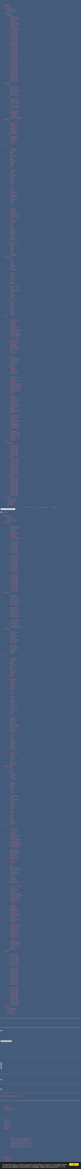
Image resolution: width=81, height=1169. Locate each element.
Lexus (12, 201)
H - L (8, 185)
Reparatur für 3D (15, 410)
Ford (11, 182)
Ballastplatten (14, 340)
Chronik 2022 (14, 39)
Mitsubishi (13, 220)
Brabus (12, 163)
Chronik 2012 (14, 58)
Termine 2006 (14, 483)
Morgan (12, 222)
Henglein (12, 128)
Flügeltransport (14, 100)
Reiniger (12, 408)
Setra (11, 304)
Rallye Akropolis (15, 107)
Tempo (12, 309)
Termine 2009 (14, 478)
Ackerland (13, 323)
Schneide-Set (14, 422)
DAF (11, 260)
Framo (12, 184)
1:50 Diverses (11, 504)
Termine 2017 (14, 462)
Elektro (12, 367)
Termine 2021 (14, 454)
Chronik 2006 (14, 71)
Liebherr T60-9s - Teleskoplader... (20, 1140)
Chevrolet (13, 170)
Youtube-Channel (42, 507)
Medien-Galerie (11, 11)
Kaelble (12, 276)
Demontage (13, 361)
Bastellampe (13, 344)
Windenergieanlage (16, 118)
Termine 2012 (14, 471)
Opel (11, 227)
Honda (12, 187)
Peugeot (12, 231)
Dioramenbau (14, 363)
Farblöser (13, 368)
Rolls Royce (13, 239)
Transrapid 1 (14, 112)
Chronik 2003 (14, 76)
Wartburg (13, 255)
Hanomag (13, 269)
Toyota (12, 250)
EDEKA (12, 125)
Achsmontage (14, 320)
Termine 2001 (14, 492)
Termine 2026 (14, 445)
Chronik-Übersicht (15, 29)
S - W (8, 109)
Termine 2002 (14, 490)
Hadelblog (7, 1127)
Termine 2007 (14, 481)
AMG (11, 154)
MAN (11, 288)
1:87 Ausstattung (12, 501)
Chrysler (12, 172)
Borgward (13, 161)
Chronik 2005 (14, 72)
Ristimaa (12, 142)
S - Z (8, 300)
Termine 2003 (14, 488)
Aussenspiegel (14, 337)
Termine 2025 (14, 447)
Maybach (13, 210)
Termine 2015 (14, 466)
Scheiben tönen (14, 415)
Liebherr (12, 283)
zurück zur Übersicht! (6, 1041)
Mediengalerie (8, 1125)
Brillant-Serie (14, 25)
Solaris (12, 306)
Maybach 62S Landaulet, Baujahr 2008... (22, 1138)
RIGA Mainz (13, 140)
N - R (8, 224)
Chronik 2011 (14, 60)
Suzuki (12, 246)
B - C (8, 339)
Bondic (12, 351)
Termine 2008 (14, 480)
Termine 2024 (14, 448)
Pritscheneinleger (15, 405)
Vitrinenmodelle (15, 436)
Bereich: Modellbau (9, 1108)
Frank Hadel (29, 507)
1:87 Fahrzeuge (11, 499)
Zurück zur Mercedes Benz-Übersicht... (12, 1096)
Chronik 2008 (14, 67)
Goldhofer (13, 266)
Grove (12, 264)
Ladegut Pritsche (15, 389)
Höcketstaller (14, 130)
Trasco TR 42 (14, 116)
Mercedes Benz (14, 215)
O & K (11, 293)
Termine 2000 (14, 494)
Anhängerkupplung (16, 330)
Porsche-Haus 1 (15, 104)
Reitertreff (7, 1123)
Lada (11, 194)
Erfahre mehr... (62, 1167)
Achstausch (13, 321)
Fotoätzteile (13, 374)
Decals (12, 356)
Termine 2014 (14, 468)
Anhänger (13, 149)
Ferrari (12, 179)
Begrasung (13, 346)
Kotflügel (12, 382)
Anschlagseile (14, 332)
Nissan (12, 226)
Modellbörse (14, 27)
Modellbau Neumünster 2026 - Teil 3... (21, 1142)
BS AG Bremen (14, 123)
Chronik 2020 (14, 43)
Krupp (12, 279)
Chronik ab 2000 (12, 64)
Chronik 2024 (14, 36)
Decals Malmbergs (15, 360)
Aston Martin (14, 156)
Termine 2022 (14, 452)
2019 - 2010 (10, 457)
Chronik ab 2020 (12, 31)
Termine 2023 (14, 450)
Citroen (12, 173)
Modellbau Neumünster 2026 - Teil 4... (21, 1143)
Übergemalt (13, 426)
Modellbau (7, 1121)
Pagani (12, 229)
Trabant (12, 248)
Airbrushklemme (15, 327)
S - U (8, 414)
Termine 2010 (14, 475)
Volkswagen (13, 253)
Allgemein (10, 15)
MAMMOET (13, 137)
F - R (8, 97)
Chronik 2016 (14, 51)
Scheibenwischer (15, 417)
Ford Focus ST (14, 102)
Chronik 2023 (14, 37)
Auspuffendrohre (15, 335)
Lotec (11, 203)
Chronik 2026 (14, 32)
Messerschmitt (14, 217)
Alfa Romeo (13, 151)
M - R (8, 285)
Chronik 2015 (14, 53)
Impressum (10, 8)
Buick (11, 166)
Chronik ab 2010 (12, 44)
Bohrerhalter (14, 349)
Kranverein (13, 20)
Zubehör (12, 314)
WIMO (12, 144)
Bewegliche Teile (15, 347)
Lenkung (12, 393)
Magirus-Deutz (14, 286)
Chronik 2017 (14, 50)
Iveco (11, 273)
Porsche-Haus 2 (15, 105)
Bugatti (12, 165)
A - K (8, 121)
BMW (11, 159)
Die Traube (13, 93)
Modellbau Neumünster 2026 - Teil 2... (21, 1145)
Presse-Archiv (8, 1160)
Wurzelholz (13, 440)
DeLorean (13, 175)
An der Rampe (14, 90)
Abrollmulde (13, 86)
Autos (5, 1120)
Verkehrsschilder (15, 434)
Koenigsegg (13, 192)
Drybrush (13, 365)
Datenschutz (7, 1158)
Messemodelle (14, 24)
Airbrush (12, 325)
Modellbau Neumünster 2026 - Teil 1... (21, 1147)
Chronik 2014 (14, 55)
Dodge (12, 177)
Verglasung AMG (15, 433)
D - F (8, 354)
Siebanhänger (14, 111)
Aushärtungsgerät (15, 333)
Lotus (11, 205)
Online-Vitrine (11, 10)
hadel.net (6, 1107)
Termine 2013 (14, 469)
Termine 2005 (14, 485)
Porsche (12, 236)
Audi (11, 158)
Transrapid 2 (14, 114)
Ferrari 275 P (14, 98)
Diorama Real (14, 95)
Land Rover (13, 199)
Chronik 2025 (14, 34)
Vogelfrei (6, 1128)
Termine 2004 (14, 487)
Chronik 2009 (14, 65)
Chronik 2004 (14, 74)
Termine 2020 (14, 455)
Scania (12, 302)
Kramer (12, 278)
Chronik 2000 (14, 81)
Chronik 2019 (14, 46)
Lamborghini (14, 196)
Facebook (53, 507)
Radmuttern (13, 407)
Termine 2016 (14, 464)
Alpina (12, 152)
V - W (8, 429)
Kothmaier (13, 133)
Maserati (12, 208)
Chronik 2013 (14, 57)
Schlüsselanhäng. (15, 421)
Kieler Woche (14, 131)
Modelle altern (14, 400)
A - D (8, 84)
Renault (12, 238)
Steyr (11, 307)
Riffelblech (13, 412)
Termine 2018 (14, 461)
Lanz (11, 281)
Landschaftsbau (15, 391)
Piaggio (12, 295)
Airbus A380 (13, 88)
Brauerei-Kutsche (15, 91)
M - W (8, 135)
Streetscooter (14, 243)
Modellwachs (14, 401)
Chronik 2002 (14, 78)
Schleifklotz (13, 419)
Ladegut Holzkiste (15, 384)
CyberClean (13, 353)
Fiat (11, 180)
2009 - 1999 (10, 476)
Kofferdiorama (14, 380)
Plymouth (13, 232)
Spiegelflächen (14, 424)
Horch (12, 189)
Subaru (12, 245)
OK (74, 1164)
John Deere (13, 274)
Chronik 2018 (14, 48)
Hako (11, 267)
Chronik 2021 (14, 41)
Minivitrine (13, 398)
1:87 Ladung (10, 502)
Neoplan (12, 292)
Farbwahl (13, 370)
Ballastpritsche (14, 342)
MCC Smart (13, 212)
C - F (8, 168)
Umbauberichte (15, 428)
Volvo (11, 311)
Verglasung (13, 431)
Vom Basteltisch (15, 18)
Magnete (12, 396)
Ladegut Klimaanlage (16, 386)
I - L (8, 271)
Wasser (12, 438)
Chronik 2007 (14, 69)
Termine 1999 (14, 495)
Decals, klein (13, 358)
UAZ (11, 252)
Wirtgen (12, 313)
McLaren (12, 213)
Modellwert (13, 403)
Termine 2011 (14, 473)
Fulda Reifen (13, 126)
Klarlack (12, 379)
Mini (11, 219)
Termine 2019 (14, 459)
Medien (12, 22)
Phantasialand (14, 138)
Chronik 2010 (14, 62)
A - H (8, 259)
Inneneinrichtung (15, 377)
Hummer (13, 191)
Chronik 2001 (14, 79)
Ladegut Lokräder (15, 387)
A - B (8, 147)
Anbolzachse (14, 328)
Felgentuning (14, 372)
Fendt (12, 262)
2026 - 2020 (10, 443)
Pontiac (12, 234)
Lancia (12, 198)
